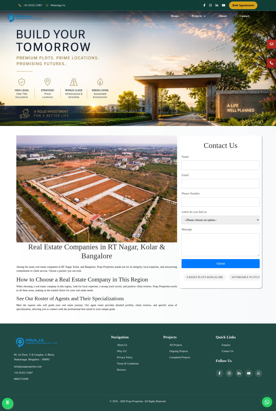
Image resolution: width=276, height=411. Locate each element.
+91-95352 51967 (23, 372)
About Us (122, 345)
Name (185, 156)
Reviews (121, 369)
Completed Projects (179, 357)
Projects (197, 15)
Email (185, 175)
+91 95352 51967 (32, 5)
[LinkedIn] (239, 373)
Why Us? (122, 351)
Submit (220, 263)
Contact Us (227, 351)
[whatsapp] (258, 373)
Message (187, 229)
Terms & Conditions (128, 363)
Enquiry (226, 345)
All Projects (175, 345)
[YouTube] (249, 373)
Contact (244, 15)
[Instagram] (229, 373)
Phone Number (191, 193)
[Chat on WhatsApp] (267, 402)
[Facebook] (219, 373)
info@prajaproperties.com (28, 366)
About (222, 15)
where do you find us (194, 211)
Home (175, 15)
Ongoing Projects (178, 351)
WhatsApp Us (57, 5)
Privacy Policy (125, 357)
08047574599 (21, 379)
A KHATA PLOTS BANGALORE (204, 277)
